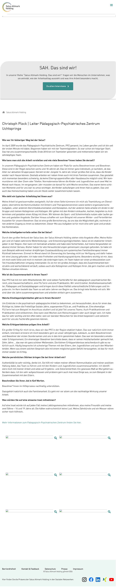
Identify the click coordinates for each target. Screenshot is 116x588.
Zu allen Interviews (56, 86)
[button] (111, 5)
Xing (104, 579)
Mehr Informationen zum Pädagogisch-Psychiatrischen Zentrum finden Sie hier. (42, 423)
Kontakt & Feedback (30, 569)
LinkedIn (98, 579)
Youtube (111, 579)
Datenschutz (50, 569)
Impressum (78, 569)
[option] (58, 57)
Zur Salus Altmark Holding (11, 7)
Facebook (91, 579)
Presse (64, 569)
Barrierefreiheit (9, 569)
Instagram (84, 579)
